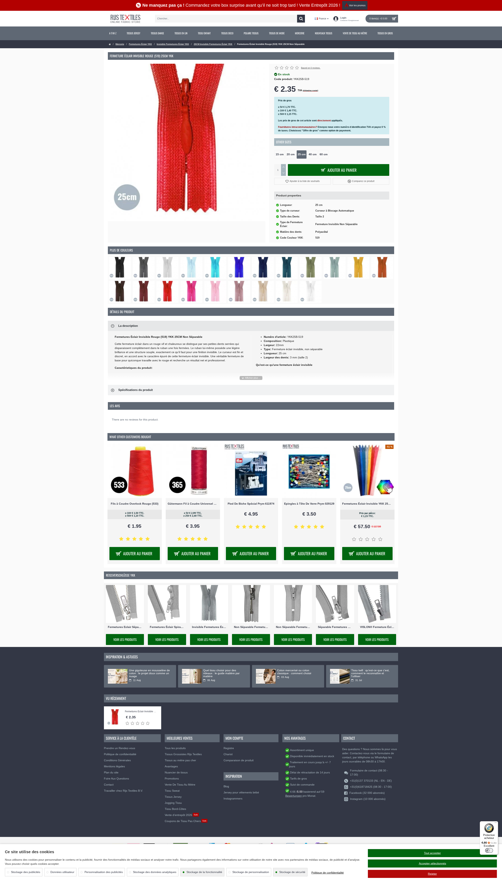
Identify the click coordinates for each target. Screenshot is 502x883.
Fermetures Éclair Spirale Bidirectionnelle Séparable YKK (167, 627)
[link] (113, 33)
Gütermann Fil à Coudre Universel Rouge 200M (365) (193, 503)
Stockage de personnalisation (250, 872)
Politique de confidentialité (327, 872)
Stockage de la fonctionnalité (204, 872)
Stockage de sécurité (292, 872)
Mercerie (119, 44)
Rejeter (432, 873)
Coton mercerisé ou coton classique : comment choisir (294, 672)
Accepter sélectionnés (432, 863)
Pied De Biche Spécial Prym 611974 (251, 503)
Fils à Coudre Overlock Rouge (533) (134, 503)
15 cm (280, 154)
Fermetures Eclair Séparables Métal (125, 627)
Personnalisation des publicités (104, 872)
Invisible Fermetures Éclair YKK (173, 44)
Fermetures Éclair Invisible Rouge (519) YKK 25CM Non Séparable (141, 711)
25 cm (302, 154)
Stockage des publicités (25, 872)
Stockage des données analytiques (154, 872)
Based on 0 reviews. (310, 68)
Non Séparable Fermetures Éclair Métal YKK (251, 627)
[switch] (489, 850)
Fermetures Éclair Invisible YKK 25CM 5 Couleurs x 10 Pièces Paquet (367, 503)
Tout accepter (432, 853)
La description (128, 325)
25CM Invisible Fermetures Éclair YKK (213, 44)
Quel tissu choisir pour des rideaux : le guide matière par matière (221, 673)
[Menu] (495, 823)
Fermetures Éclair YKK (140, 44)
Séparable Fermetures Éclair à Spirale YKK (335, 627)
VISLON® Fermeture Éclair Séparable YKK (377, 627)
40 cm (312, 154)
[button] (302, 181)
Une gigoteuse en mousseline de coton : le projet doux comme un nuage (149, 673)
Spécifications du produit (135, 390)
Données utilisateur (62, 872)
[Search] (301, 19)
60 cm (323, 154)
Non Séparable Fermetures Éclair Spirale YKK (293, 627)
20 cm (291, 154)
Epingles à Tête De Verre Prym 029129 (309, 503)
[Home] (110, 44)
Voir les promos (357, 5)
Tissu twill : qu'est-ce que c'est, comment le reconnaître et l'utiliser (370, 673)
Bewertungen (293, 795)
